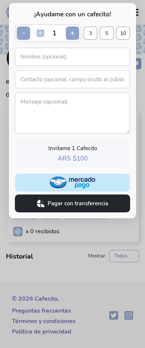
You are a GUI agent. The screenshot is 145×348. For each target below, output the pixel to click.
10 (123, 33)
